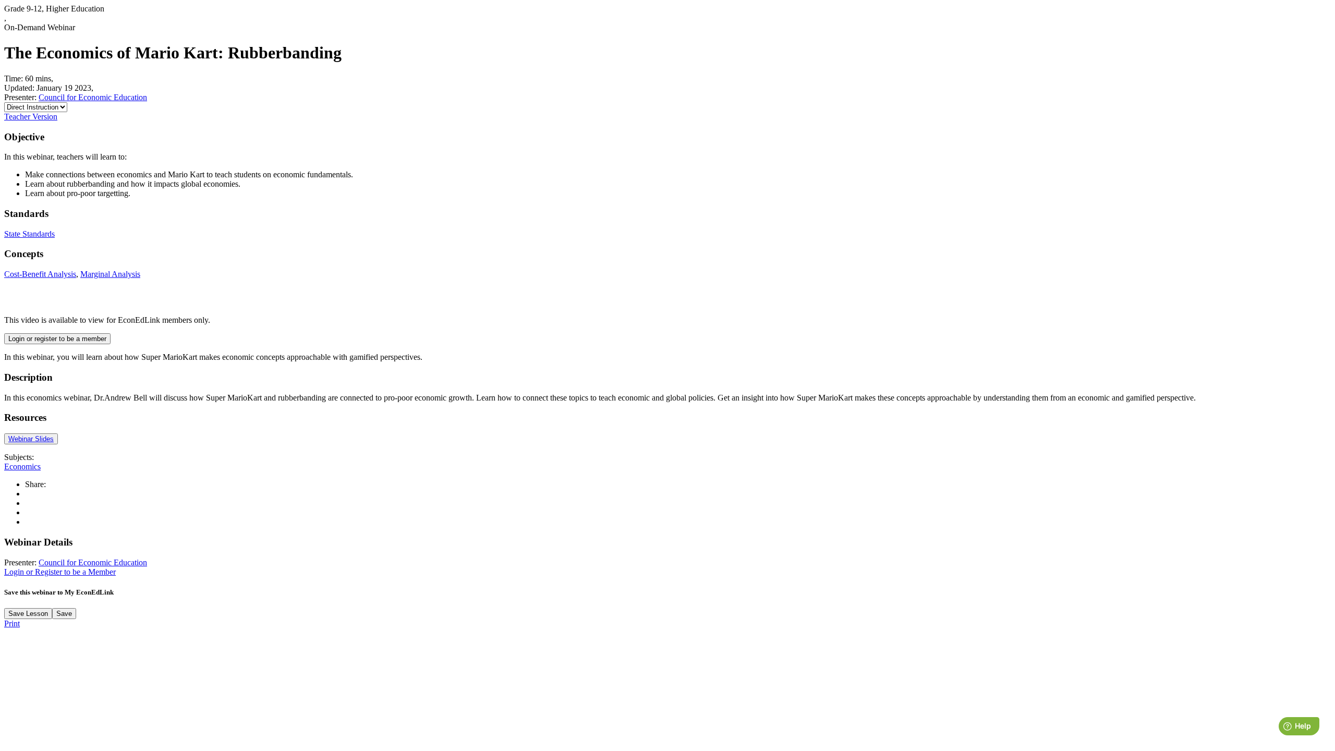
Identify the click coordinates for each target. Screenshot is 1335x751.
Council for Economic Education (93, 97)
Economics (22, 466)
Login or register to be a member (57, 339)
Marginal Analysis (110, 274)
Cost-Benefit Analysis (40, 274)
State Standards (29, 233)
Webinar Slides (31, 439)
